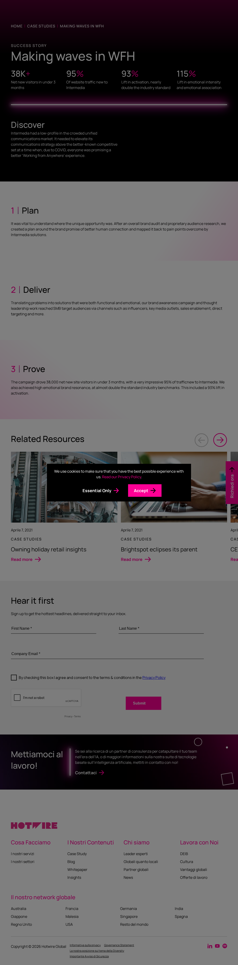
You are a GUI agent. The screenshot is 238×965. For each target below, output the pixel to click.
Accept (141, 490)
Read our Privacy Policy (121, 476)
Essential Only (97, 490)
